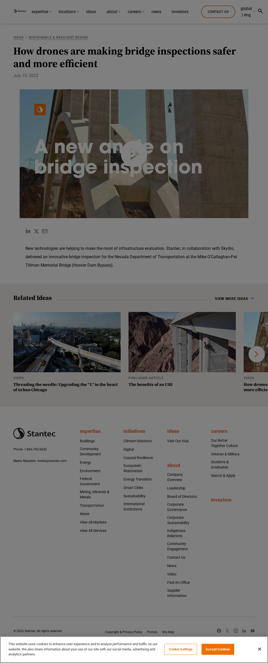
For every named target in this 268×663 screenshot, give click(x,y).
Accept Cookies (218, 649)
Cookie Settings (181, 649)
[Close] (259, 649)
